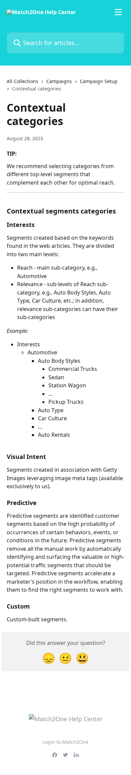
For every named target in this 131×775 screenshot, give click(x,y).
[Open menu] (118, 12)
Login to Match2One (65, 742)
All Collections (22, 81)
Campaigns (59, 81)
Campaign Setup (99, 81)
